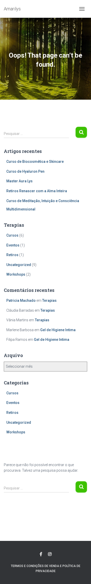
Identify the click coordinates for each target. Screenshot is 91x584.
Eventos (12, 245)
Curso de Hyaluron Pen (25, 171)
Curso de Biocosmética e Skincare (35, 162)
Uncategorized (18, 265)
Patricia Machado (21, 300)
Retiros (12, 255)
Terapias (49, 300)
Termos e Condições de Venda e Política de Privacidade (45, 568)
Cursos (12, 235)
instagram (50, 554)
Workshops (15, 274)
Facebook (41, 554)
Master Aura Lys (19, 181)
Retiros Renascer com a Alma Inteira (36, 191)
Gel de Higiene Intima (58, 330)
